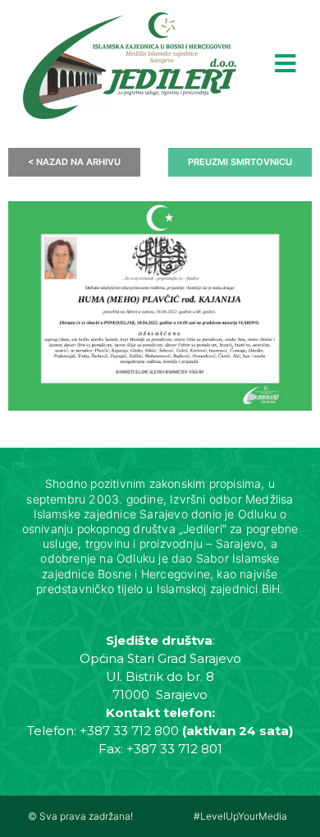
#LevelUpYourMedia (240, 816)
